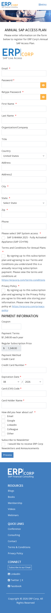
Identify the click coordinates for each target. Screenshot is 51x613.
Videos (11, 509)
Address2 (7, 174)
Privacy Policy (10, 286)
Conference (14, 528)
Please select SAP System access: (21, 233)
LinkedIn (12, 424)
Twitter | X (16, 580)
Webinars (13, 515)
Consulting (14, 535)
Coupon (6, 321)
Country (6, 150)
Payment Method (11, 355)
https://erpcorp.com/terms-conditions (23, 280)
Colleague (12, 429)
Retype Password (13, 92)
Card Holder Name (13, 400)
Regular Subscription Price (17, 343)
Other (10, 433)
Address (6, 162)
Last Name (9, 115)
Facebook (15, 586)
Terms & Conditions (19, 547)
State (6, 198)
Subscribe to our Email (19, 567)
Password (7, 80)
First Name (9, 103)
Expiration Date (11, 376)
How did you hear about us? (19, 412)
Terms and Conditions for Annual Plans (24, 249)
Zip (5, 209)
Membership (15, 503)
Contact (12, 541)
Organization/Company (15, 127)
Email (6, 68)
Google (11, 420)
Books (11, 496)
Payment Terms (10, 333)
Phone (5, 221)
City (5, 186)
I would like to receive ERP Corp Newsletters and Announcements (22, 446)
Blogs (11, 490)
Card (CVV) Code (11, 388)
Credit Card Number (14, 365)
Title (4, 139)
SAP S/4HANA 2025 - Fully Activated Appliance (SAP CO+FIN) (24, 239)
